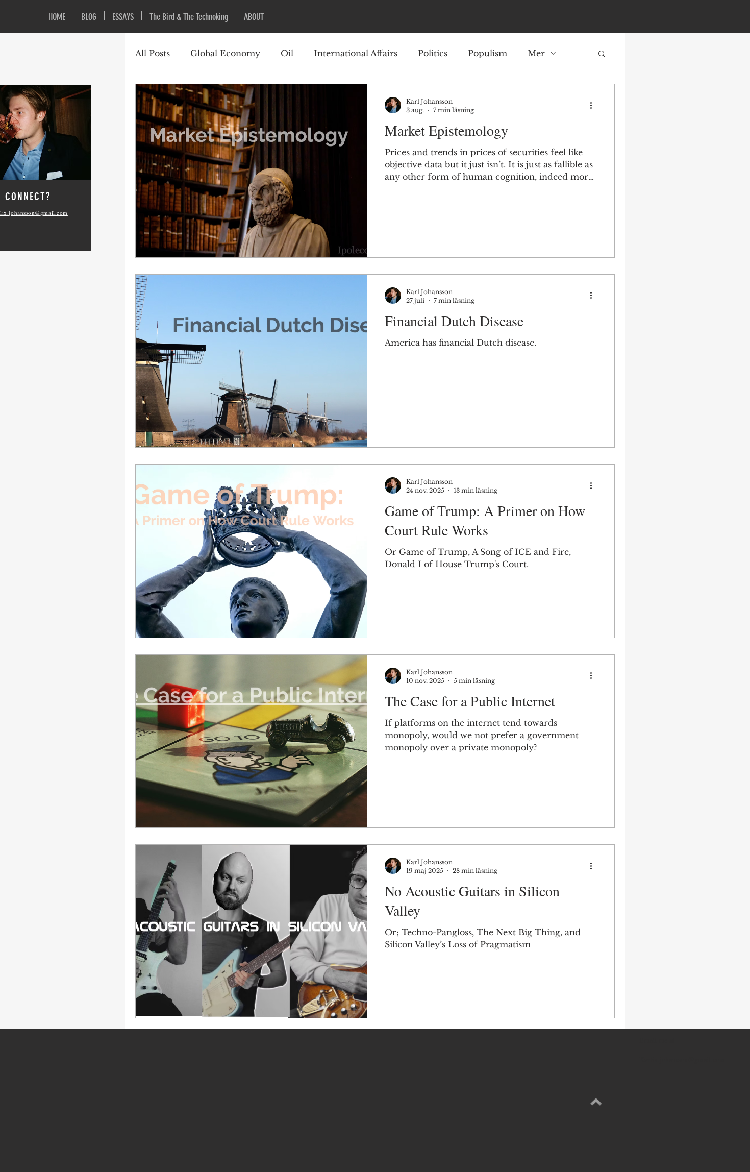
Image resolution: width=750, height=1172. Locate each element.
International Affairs (355, 53)
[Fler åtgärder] (594, 105)
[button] (602, 54)
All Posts (152, 53)
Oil (287, 53)
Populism (487, 53)
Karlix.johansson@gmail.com (682, 1059)
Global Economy (225, 53)
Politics (432, 53)
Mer (536, 53)
